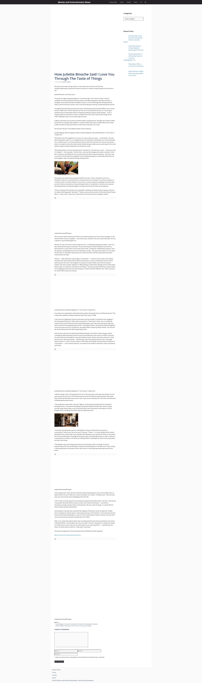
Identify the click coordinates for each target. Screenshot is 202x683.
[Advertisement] (134, 109)
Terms (122, 2)
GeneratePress (89, 680)
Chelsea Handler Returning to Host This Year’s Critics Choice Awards (73, 626)
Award (57, 622)
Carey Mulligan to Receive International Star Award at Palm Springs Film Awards (77, 624)
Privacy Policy (113, 2)
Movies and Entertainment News (74, 2)
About (135, 2)
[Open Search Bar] (141, 2)
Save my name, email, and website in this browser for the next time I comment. (80, 657)
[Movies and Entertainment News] (55, 2)
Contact (129, 2)
